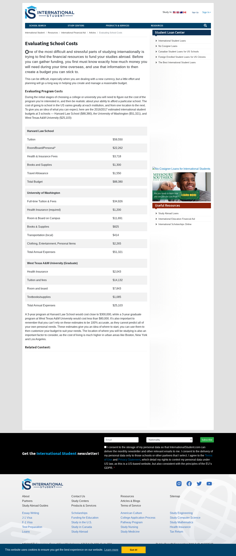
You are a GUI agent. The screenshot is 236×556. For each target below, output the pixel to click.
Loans (26, 531)
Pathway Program (132, 522)
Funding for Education (84, 517)
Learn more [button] (111, 549)
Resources (157, 25)
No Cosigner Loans (167, 46)
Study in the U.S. (81, 522)
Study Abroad (79, 531)
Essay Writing (30, 513)
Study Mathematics (181, 522)
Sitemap (175, 496)
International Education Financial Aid (176, 219)
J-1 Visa (27, 517)
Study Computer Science (185, 517)
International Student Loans (172, 40)
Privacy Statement (129, 459)
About (25, 496)
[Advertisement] (86, 389)
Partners (27, 500)
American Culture (131, 513)
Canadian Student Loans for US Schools (178, 51)
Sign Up (195, 12)
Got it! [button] (133, 549)
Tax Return (176, 531)
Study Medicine (130, 531)
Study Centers (76, 25)
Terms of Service (131, 505)
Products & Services (117, 25)
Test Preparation (32, 527)
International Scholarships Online (174, 224)
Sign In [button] (205, 12)
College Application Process (138, 517)
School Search (37, 25)
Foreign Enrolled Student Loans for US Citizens (182, 57)
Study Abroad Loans (168, 213)
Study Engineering (181, 513)
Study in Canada (81, 527)
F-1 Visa (27, 522)
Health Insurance (180, 527)
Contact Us (78, 496)
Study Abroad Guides (35, 505)
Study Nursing (129, 527)
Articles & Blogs (130, 500)
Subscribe (207, 439)
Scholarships (79, 513)
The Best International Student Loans (177, 62)
